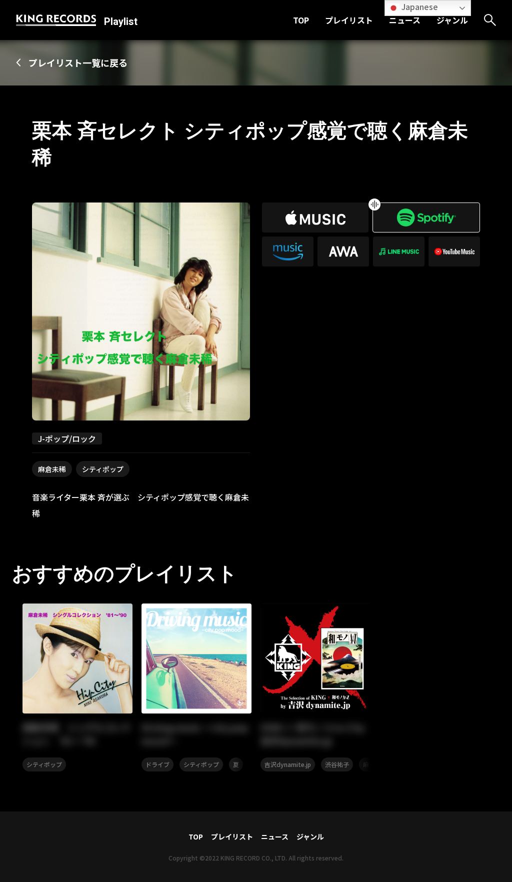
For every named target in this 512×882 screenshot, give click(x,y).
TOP (301, 20)
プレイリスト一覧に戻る (78, 62)
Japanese (419, 6)
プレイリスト (349, 20)
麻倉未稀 (52, 469)
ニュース (404, 20)
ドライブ (158, 764)
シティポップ (103, 469)
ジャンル (452, 20)
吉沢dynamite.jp (287, 764)
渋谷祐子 (337, 764)
